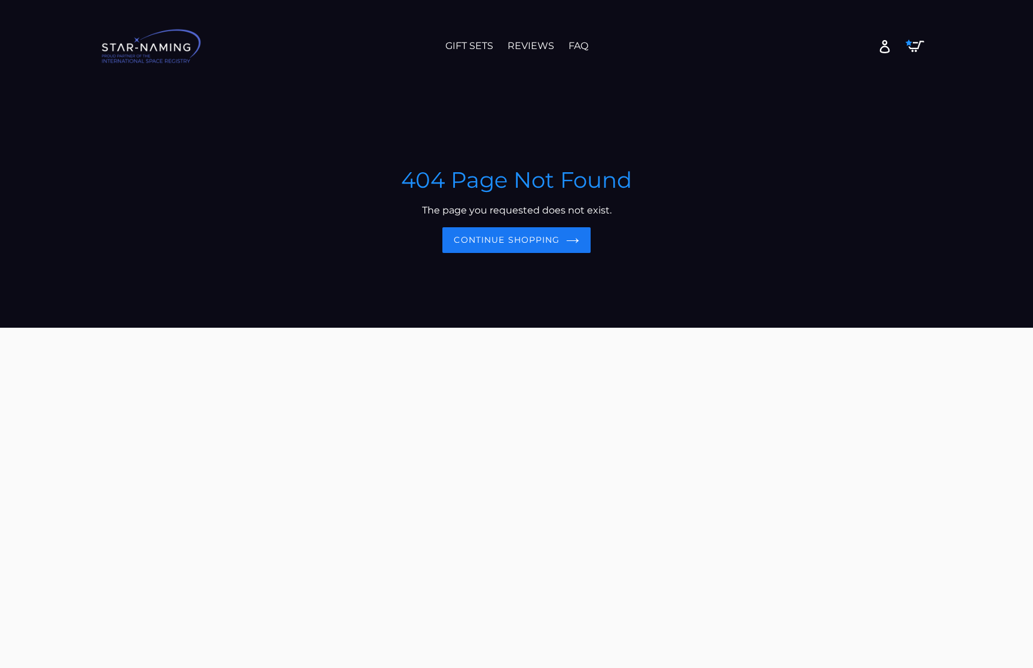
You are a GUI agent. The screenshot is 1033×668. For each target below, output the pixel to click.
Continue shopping (507, 239)
